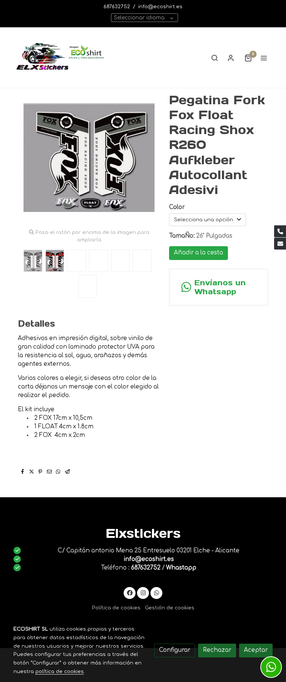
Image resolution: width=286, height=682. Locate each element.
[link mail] (280, 244)
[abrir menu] (263, 57)
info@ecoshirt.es (160, 6)
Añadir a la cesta (198, 253)
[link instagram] (143, 592)
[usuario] (230, 57)
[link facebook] (130, 592)
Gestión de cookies (169, 607)
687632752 (117, 6)
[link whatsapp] (156, 592)
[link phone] (280, 231)
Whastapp (181, 568)
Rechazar (217, 650)
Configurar (174, 650)
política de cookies (59, 671)
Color (177, 207)
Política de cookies (116, 607)
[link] (61, 57)
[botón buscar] (214, 57)
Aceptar (256, 650)
